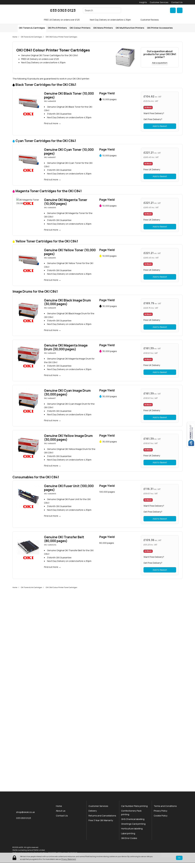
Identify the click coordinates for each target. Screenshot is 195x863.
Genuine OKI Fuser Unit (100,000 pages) (69, 488)
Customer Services (159, 2)
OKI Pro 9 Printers (57, 27)
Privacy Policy (160, 810)
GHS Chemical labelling (132, 819)
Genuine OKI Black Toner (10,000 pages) (69, 95)
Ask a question (159, 62)
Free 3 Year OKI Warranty (101, 820)
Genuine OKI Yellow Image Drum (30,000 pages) (68, 438)
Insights (143, 2)
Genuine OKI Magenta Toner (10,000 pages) (65, 202)
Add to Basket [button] (160, 126)
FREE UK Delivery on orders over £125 (62, 19)
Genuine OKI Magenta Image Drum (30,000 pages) (66, 347)
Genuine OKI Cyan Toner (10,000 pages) (69, 151)
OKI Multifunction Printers (130, 27)
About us (60, 810)
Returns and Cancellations (102, 815)
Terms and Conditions (165, 806)
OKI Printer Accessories (160, 27)
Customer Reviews (149, 19)
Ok (179, 857)
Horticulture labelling (132, 828)
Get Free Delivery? (153, 119)
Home (14, 37)
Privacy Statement (68, 859)
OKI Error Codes (129, 838)
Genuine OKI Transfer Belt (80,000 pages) (64, 539)
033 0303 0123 (63, 10)
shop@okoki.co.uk (25, 812)
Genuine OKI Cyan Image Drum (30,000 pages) (67, 392)
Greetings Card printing (133, 823)
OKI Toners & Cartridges (32, 27)
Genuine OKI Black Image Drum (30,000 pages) (67, 302)
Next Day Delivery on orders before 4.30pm (110, 19)
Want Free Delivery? (154, 113)
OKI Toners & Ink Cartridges (31, 37)
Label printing (128, 833)
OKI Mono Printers (103, 27)
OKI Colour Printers (80, 27)
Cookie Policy (160, 815)
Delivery (93, 810)
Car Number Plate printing (134, 806)
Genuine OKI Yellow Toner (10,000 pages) (70, 252)
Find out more (51, 123)
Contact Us (177, 2)
